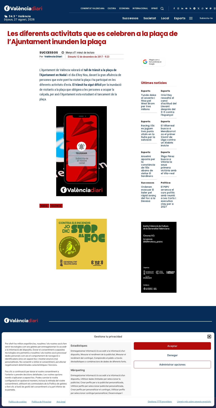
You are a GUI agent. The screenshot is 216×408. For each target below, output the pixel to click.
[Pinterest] (104, 208)
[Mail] (186, 9)
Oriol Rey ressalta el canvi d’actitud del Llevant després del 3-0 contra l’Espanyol (169, 105)
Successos (48, 52)
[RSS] (190, 9)
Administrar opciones (172, 364)
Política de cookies (17, 401)
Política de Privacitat (41, 401)
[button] (209, 336)
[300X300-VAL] (81, 244)
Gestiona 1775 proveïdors (160, 401)
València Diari (53, 56)
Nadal (44, 206)
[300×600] (159, 257)
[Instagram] (178, 9)
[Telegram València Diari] (81, 198)
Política (165, 183)
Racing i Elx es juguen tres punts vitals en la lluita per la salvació (148, 132)
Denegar (172, 355)
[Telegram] (194, 9)
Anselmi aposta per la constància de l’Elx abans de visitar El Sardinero (148, 166)
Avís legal (61, 401)
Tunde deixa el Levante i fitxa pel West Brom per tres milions (148, 102)
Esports (145, 91)
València (56, 206)
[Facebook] (174, 9)
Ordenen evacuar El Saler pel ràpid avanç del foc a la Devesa (148, 194)
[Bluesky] (207, 9)
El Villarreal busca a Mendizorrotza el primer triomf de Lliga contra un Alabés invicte (168, 135)
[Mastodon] (211, 9)
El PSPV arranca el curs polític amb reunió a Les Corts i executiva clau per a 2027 (168, 196)
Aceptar (172, 346)
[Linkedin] (182, 9)
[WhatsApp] (202, 9)
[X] (198, 9)
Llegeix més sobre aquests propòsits (194, 401)
